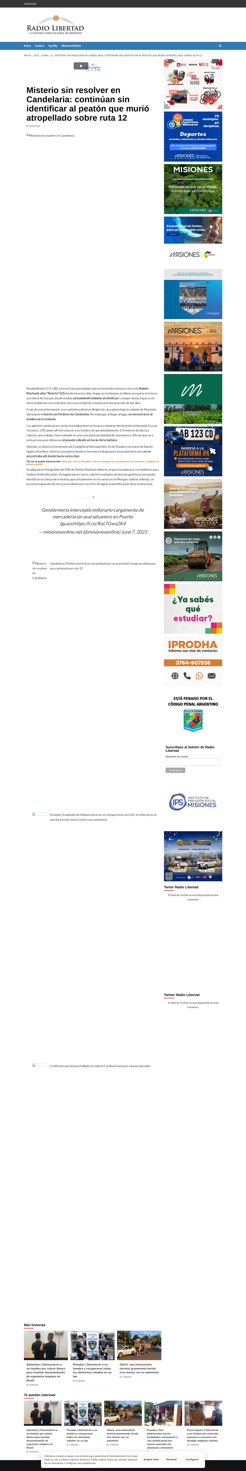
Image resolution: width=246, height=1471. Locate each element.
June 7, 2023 (134, 532)
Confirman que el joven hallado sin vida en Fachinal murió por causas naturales (100, 1066)
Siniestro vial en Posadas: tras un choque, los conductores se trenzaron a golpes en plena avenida (92, 462)
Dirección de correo (177, 756)
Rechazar (171, 1459)
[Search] (220, 46)
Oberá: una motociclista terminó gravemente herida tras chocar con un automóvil (139, 1368)
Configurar (192, 1459)
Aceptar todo (151, 1459)
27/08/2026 (33, 1385)
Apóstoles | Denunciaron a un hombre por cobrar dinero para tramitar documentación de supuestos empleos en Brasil (45, 1372)
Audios (39, 45)
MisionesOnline (71, 45)
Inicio (27, 45)
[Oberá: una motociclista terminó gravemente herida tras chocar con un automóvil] (139, 1345)
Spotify (52, 45)
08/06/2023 (34, 126)
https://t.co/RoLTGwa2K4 (99, 523)
